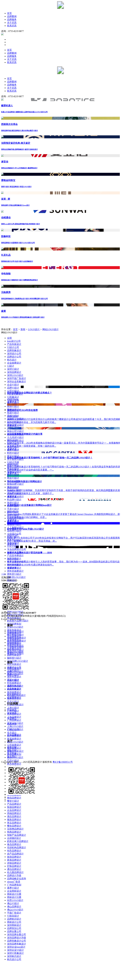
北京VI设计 (13, 701)
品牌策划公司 (14, 928)
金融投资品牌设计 (16, 637)
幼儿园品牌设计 (15, 872)
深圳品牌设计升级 (16, 937)
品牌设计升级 (14, 875)
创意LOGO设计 (15, 900)
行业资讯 (12, 709)
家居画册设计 (14, 738)
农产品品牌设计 (15, 853)
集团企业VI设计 (15, 631)
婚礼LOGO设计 (15, 742)
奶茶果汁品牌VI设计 (17, 620)
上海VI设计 (13, 707)
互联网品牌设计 (15, 829)
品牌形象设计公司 (16, 940)
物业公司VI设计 (15, 431)
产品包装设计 (14, 344)
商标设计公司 (14, 922)
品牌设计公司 (14, 356)
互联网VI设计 (14, 530)
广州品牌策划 (14, 884)
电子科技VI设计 (15, 634)
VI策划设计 (13, 916)
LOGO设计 (34, 329)
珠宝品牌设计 (14, 822)
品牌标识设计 (14, 919)
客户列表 (12, 753)
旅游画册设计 (14, 692)
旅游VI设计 (13, 502)
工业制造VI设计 (15, 647)
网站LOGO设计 (50, 329)
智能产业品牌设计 (16, 835)
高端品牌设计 (14, 813)
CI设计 (10, 366)
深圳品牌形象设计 (16, 944)
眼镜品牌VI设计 (15, 484)
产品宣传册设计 (15, 555)
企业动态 (12, 713)
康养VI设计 (13, 888)
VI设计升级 (13, 462)
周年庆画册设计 (15, 571)
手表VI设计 (13, 509)
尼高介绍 (12, 747)
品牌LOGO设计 (15, 671)
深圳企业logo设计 (16, 947)
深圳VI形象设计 (15, 953)
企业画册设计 (14, 363)
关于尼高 (12, 22)
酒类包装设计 (14, 676)
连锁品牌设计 (14, 863)
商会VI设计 (13, 478)
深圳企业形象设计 (16, 381)
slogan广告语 (13, 881)
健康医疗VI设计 (15, 653)
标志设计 (12, 359)
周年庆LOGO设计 (16, 577)
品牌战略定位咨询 (16, 878)
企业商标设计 (14, 891)
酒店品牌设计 (14, 816)
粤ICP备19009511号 (63, 762)
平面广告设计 (14, 912)
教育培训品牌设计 (16, 641)
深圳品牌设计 (14, 372)
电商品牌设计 (14, 832)
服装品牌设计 (14, 819)
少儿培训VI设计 (15, 437)
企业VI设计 (13, 384)
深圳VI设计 (13, 369)
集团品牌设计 (14, 807)
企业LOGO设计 (15, 627)
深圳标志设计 (14, 956)
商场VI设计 (13, 406)
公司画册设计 (14, 745)
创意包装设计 (14, 664)
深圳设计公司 (14, 353)
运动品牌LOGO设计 (17, 661)
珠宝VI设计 (13, 456)
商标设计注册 (14, 894)
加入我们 (12, 756)
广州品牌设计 (14, 720)
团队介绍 (12, 750)
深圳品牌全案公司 (16, 934)
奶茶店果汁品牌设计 (17, 841)
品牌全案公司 (14, 931)
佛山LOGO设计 (15, 909)
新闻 (23, 329)
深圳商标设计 (14, 925)
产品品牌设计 (14, 804)
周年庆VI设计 (14, 574)
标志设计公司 (14, 959)
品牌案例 (12, 16)
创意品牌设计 (14, 850)
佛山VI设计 (13, 903)
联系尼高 (12, 25)
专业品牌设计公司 (16, 549)
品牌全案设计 (14, 668)
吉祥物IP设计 (14, 838)
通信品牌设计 (14, 869)
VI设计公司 (13, 347)
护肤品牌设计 (14, 866)
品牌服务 (12, 19)
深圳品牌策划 (14, 624)
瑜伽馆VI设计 (14, 524)
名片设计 (12, 732)
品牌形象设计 (14, 350)
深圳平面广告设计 (16, 378)
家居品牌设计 (14, 860)
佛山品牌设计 (14, 906)
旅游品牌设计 (14, 857)
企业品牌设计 (14, 810)
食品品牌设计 (14, 844)
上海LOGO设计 (15, 726)
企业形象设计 (14, 688)
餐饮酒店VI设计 (15, 650)
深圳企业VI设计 (15, 950)
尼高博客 (12, 724)
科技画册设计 (14, 683)
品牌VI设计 (13, 674)
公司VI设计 (13, 391)
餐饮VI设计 (13, 801)
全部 (9, 338)
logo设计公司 (14, 341)
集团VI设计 (13, 412)
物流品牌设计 (14, 797)
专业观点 (12, 718)
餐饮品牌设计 (14, 825)
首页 (9, 13)
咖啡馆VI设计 (14, 658)
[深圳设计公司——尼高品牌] (60, 8)
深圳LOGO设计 (15, 375)
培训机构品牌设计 (16, 847)
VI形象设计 (13, 397)
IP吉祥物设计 (14, 694)
